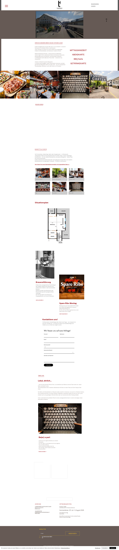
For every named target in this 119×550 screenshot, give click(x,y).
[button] (6, 6)
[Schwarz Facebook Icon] (106, 21)
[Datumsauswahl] (45, 346)
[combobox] (59, 352)
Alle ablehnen (105, 548)
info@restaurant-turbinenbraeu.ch (42, 513)
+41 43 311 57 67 (38, 512)
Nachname (62, 334)
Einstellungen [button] (97, 548)
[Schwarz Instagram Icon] (106, 19)
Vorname (46, 334)
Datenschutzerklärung (65, 548)
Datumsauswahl (47, 344)
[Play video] (59, 24)
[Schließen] (117, 548)
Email (45, 339)
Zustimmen (113, 548)
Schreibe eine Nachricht (48, 355)
